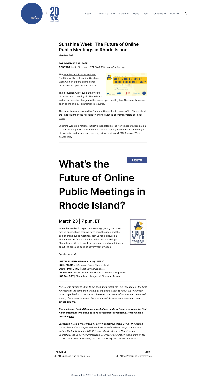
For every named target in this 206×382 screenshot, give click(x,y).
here (69, 136)
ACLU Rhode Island (135, 111)
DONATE (175, 13)
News (136, 13)
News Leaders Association (132, 125)
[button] (93, 13)
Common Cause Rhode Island (108, 111)
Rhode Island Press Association (79, 114)
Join (145, 13)
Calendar (124, 13)
